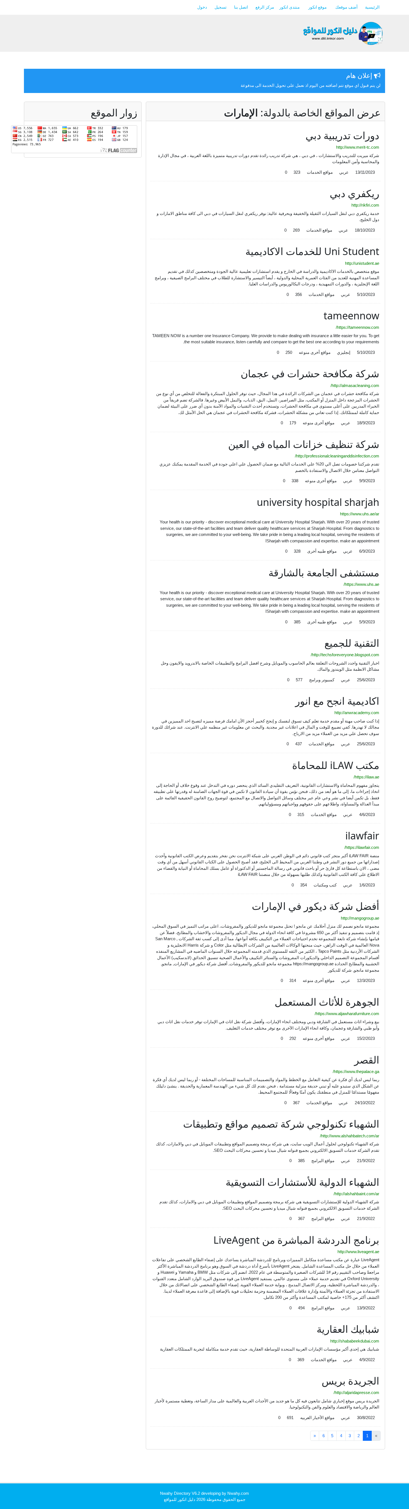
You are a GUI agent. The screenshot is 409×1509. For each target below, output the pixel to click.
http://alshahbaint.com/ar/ (356, 1193)
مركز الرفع (265, 7)
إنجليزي (343, 352)
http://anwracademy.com (356, 712)
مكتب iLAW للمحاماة (335, 765)
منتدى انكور (290, 7)
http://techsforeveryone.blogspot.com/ (345, 654)
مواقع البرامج (322, 1160)
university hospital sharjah (318, 502)
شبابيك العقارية (348, 1329)
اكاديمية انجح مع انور (337, 701)
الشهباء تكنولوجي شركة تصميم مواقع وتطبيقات (281, 1124)
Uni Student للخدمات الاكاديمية (312, 251)
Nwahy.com (238, 1493)
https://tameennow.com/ (357, 327)
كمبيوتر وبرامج (321, 679)
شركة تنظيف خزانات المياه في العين (303, 444)
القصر (366, 1060)
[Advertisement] (284, 1467)
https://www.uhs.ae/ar (359, 513)
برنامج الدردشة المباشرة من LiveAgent (296, 1240)
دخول (202, 7)
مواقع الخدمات (320, 172)
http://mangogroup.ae (360, 918)
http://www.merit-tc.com (357, 147)
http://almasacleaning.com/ (355, 385)
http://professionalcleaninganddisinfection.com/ (337, 456)
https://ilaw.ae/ (366, 777)
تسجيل (220, 7)
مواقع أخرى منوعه (315, 352)
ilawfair (362, 835)
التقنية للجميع (351, 643)
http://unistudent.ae (362, 263)
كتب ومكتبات (325, 885)
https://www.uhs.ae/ (361, 584)
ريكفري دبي (354, 193)
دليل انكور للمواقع (179, 1499)
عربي (344, 172)
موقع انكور (318, 7)
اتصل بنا (241, 7)
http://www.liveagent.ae (358, 1251)
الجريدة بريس (350, 1381)
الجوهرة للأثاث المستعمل (327, 1002)
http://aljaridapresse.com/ (356, 1392)
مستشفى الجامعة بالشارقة (323, 572)
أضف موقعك (346, 7)
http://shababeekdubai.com (354, 1341)
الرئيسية (372, 7)
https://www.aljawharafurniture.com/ (347, 1013)
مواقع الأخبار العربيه (317, 1417)
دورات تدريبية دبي (342, 135)
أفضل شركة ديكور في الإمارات (315, 906)
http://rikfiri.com (365, 205)
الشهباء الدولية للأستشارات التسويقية (302, 1182)
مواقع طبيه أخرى (322, 551)
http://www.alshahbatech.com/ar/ (349, 1135)
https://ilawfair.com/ (361, 847)
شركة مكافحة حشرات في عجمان (310, 373)
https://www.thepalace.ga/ (356, 1071)
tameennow (351, 315)
